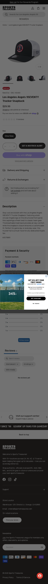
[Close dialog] (46, 276)
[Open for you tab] (40, 576)
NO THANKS (36, 303)
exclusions (39, 284)
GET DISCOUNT (36, 298)
